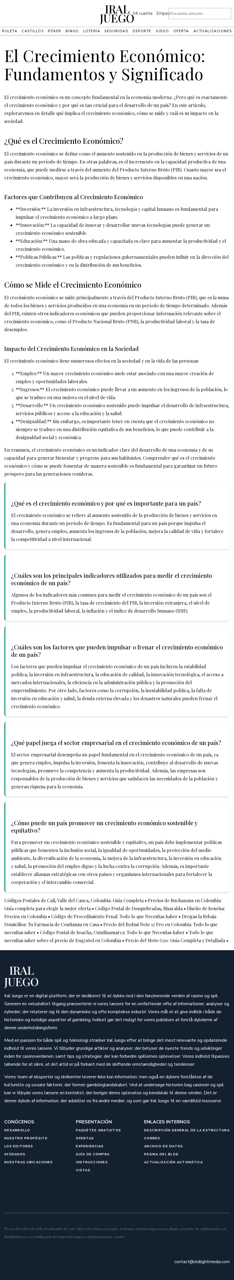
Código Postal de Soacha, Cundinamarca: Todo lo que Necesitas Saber (112, 932)
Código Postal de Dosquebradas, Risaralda (139, 908)
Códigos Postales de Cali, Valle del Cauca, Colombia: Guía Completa (74, 900)
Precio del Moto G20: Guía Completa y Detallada (175, 940)
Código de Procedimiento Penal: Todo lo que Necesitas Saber (114, 916)
